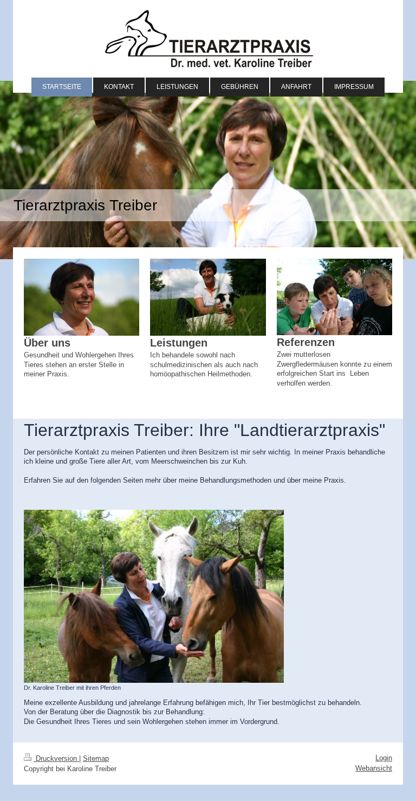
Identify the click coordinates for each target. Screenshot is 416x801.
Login (383, 758)
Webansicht (373, 768)
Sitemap (96, 758)
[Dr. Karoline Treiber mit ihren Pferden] (154, 596)
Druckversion (56, 758)
